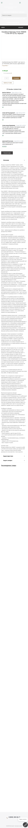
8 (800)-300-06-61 (13, 23)
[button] (25, 824)
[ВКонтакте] (11, 822)
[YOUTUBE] (16, 822)
